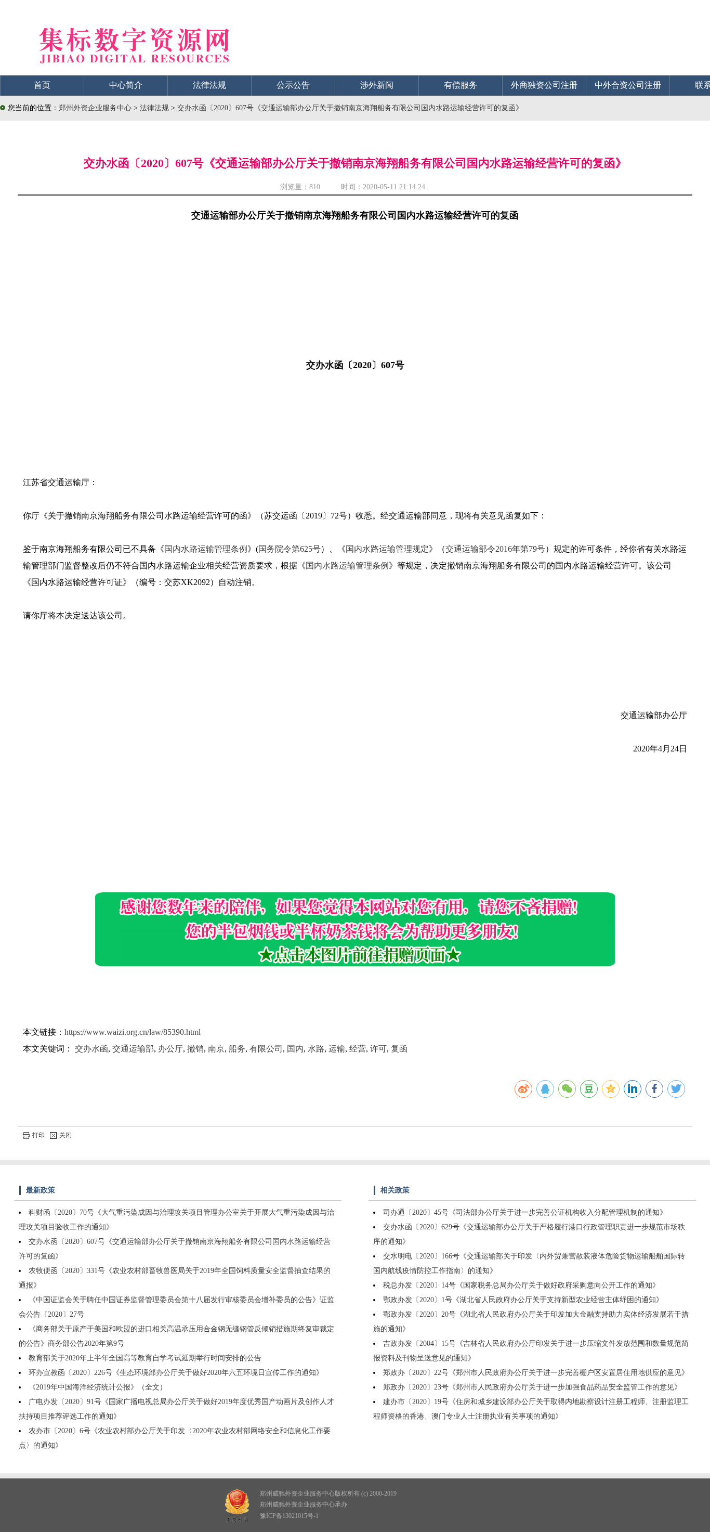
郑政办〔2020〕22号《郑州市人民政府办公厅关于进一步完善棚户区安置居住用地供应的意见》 (536, 1373)
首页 (42, 85)
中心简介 (125, 85)
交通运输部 (133, 1048)
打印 (38, 1135)
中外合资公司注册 (628, 85)
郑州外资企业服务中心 (95, 108)
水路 (316, 1048)
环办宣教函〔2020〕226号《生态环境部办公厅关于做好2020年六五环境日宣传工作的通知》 (176, 1373)
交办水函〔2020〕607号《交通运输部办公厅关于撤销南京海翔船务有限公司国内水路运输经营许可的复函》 (350, 108)
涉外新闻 (376, 85)
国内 (295, 1048)
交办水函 (91, 1048)
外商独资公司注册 (544, 85)
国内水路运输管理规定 (387, 548)
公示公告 (293, 85)
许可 (378, 1048)
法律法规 (209, 85)
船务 (237, 1048)
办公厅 (170, 1048)
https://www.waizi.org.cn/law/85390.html (132, 1032)
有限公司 (266, 1048)
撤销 (195, 1048)
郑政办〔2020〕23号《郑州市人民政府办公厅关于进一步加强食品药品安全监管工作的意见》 (532, 1387)
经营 (357, 1048)
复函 (399, 1048)
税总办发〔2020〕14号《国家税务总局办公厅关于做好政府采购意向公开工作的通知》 (521, 1285)
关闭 (65, 1135)
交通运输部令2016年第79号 (495, 548)
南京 (216, 1048)
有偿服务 (460, 85)
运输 (336, 1048)
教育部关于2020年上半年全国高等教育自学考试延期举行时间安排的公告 (145, 1358)
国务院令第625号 (289, 548)
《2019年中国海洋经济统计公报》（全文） (98, 1387)
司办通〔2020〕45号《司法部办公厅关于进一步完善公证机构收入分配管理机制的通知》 (525, 1212)
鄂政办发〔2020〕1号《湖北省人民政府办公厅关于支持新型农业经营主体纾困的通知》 (523, 1300)
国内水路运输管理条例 (205, 548)
